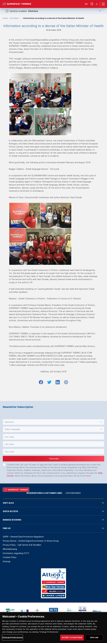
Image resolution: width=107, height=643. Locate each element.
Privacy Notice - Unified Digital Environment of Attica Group (31, 541)
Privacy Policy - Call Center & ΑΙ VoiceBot (22, 545)
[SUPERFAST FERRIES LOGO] (17, 4)
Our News (14, 18)
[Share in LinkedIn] (58, 382)
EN (86, 4)
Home (5, 18)
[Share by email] (66, 382)
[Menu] (103, 4)
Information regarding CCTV (16, 553)
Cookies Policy (9, 557)
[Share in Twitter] (49, 382)
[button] (53, 422)
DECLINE (94, 637)
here (88, 476)
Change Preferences (12, 637)
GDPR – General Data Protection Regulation (23, 536)
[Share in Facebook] (41, 382)
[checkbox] (4, 464)
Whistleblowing (10, 549)
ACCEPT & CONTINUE (72, 637)
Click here (33, 11)
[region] (53, 627)
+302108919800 (73, 493)
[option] (10, 611)
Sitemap (6, 561)
